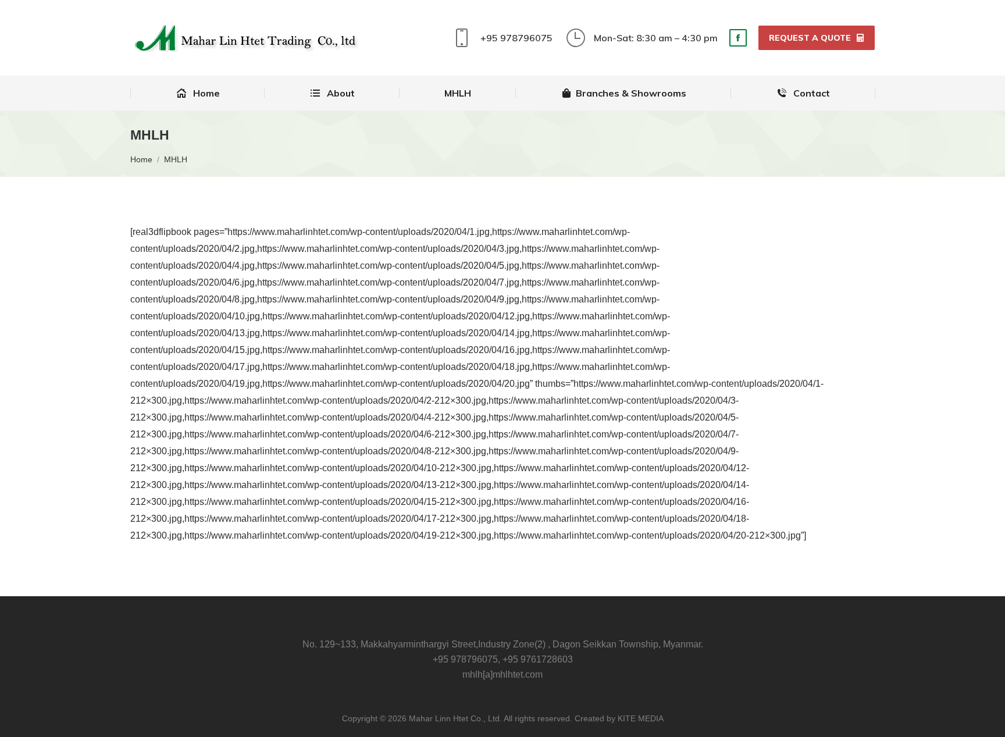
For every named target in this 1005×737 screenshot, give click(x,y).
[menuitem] (197, 93)
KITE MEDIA (641, 718)
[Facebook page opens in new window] (738, 38)
